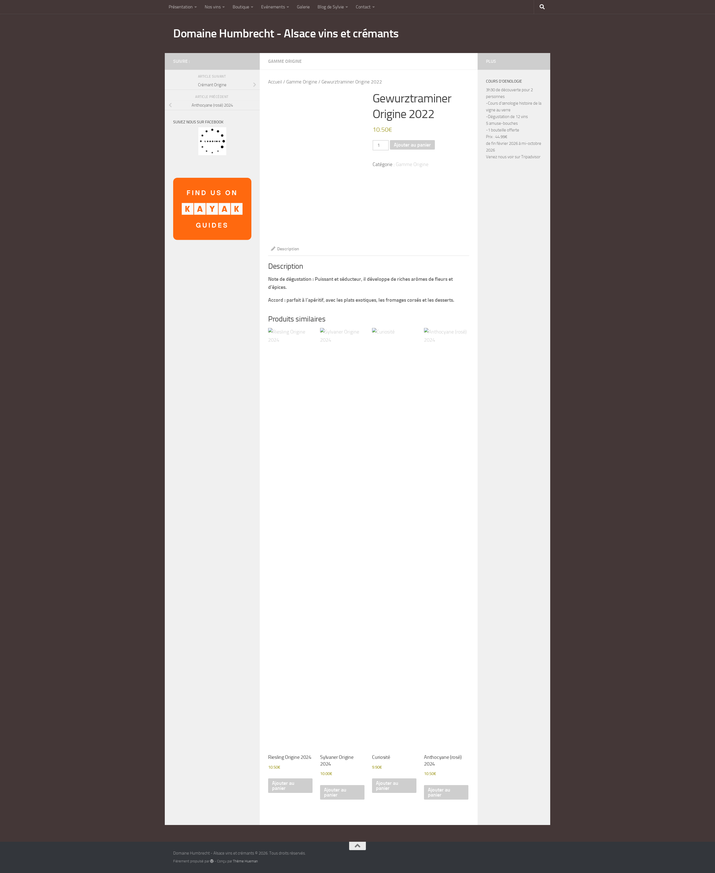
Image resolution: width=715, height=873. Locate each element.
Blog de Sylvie (331, 6)
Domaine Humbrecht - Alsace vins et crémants (286, 33)
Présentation (181, 6)
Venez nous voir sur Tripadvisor (513, 156)
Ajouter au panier (412, 145)
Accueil (275, 82)
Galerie (303, 6)
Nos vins (213, 6)
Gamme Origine (285, 61)
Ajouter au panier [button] (283, 785)
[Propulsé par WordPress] (212, 861)
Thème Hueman (245, 861)
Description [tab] (288, 248)
